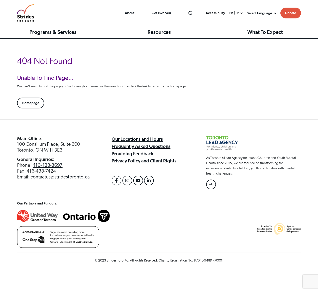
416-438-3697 (48, 165)
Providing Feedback (132, 153)
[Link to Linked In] (149, 180)
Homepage (30, 103)
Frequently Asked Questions (141, 146)
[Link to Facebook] (116, 180)
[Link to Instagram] (127, 180)
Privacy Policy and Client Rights (144, 161)
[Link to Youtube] (138, 180)
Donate (290, 13)
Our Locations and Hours (137, 139)
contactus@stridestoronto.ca (60, 177)
